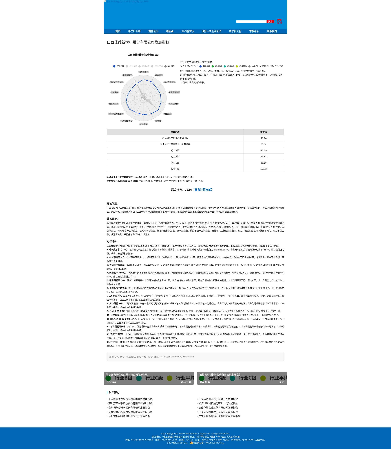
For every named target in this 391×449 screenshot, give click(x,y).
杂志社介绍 (134, 31)
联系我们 (272, 31)
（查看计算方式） (203, 189)
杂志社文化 (235, 31)
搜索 (270, 21)
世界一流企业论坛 (211, 31)
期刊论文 (153, 31)
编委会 (170, 31)
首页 (117, 31)
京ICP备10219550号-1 (178, 442)
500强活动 (187, 31)
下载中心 (254, 31)
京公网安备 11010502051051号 (208, 442)
